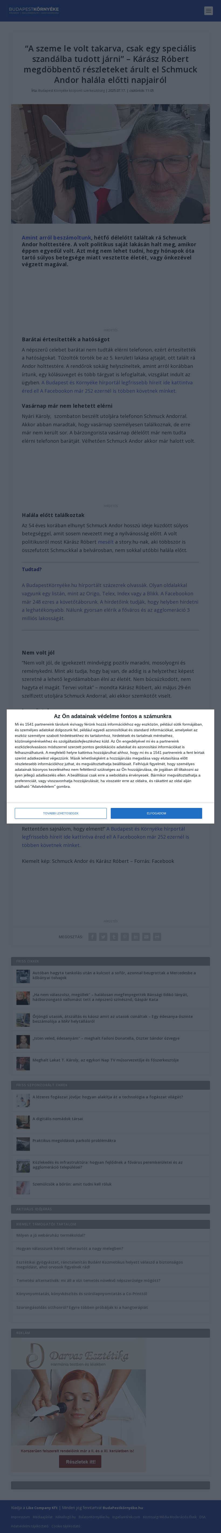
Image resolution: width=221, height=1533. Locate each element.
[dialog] (110, 766)
